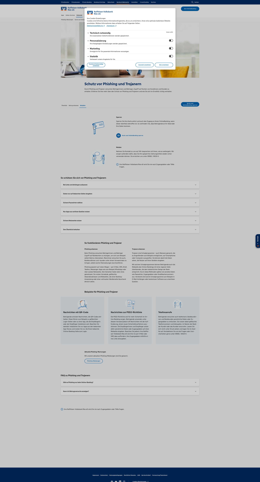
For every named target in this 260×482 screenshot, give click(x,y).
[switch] (171, 40)
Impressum (110, 26)
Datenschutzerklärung (95, 26)
